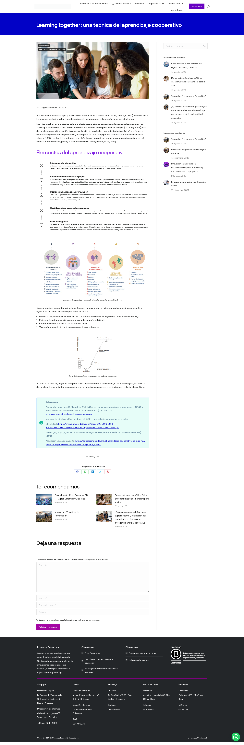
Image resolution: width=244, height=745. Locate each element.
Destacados (44, 46)
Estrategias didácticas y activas (52, 49)
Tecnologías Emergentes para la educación (99, 660)
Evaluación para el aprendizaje (142, 653)
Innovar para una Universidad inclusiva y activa (189, 183)
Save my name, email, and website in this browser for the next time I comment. (69, 619)
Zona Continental (92, 653)
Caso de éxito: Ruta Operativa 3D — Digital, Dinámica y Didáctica (71, 496)
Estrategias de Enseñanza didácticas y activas (101, 670)
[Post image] (44, 499)
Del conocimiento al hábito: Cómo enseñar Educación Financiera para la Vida (132, 498)
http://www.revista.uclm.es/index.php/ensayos (69, 413)
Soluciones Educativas (139, 659)
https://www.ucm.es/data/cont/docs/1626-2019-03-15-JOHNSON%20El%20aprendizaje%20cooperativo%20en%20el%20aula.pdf (82, 425)
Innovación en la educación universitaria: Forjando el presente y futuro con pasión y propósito (187, 167)
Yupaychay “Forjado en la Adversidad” (67, 513)
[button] (92, 554)
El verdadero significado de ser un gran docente (188, 151)
